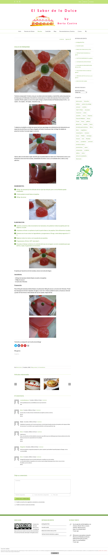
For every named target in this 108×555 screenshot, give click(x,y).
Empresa (90, 115)
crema (84, 112)
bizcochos (86, 101)
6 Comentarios (41, 367)
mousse (78, 138)
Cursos (80, 31)
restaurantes (79, 150)
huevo (91, 124)
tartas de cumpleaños (81, 156)
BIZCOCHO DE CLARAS (81, 81)
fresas (82, 121)
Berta (21, 410)
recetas (35, 367)
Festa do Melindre (80, 118)
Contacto (91, 1)
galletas (88, 121)
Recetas (40, 31)
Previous (15, 71)
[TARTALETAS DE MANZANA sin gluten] (51, 384)
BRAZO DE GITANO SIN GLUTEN (83, 49)
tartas (83, 153)
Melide (83, 135)
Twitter (17, 1)
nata (83, 138)
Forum (77, 121)
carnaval (78, 107)
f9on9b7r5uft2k (80, 46)
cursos (84, 115)
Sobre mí (85, 1)
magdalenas (84, 130)
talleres (78, 153)
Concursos (78, 112)
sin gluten (86, 150)
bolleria (78, 104)
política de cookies (103, 550)
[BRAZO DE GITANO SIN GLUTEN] (32, 384)
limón (77, 130)
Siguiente (67, 39)
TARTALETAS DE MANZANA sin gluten (82, 53)
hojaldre (85, 124)
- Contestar (44, 400)
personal (90, 141)
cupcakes (78, 115)
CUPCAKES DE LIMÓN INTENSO (83, 61)
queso (86, 147)
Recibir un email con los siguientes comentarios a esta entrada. (31, 502)
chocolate (87, 110)
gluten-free (78, 124)
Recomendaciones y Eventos (67, 31)
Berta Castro (19, 367)
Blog (55, 31)
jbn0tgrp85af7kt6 (80, 42)
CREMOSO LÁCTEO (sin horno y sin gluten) (83, 76)
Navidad (88, 138)
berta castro (79, 101)
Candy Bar (48, 31)
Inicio (80, 1)
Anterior (62, 39)
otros (77, 141)
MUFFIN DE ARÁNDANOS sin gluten (84, 58)
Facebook (14, 1)
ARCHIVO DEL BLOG (79, 90)
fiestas (88, 118)
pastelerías (83, 141)
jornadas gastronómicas (82, 127)
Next (69, 71)
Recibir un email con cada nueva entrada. (26, 504)
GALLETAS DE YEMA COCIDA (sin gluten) (83, 71)
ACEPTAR (55, 553)
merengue (89, 135)
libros (91, 127)
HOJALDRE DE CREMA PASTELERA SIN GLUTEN (83, 66)
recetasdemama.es (24, 400)
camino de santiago (86, 104)
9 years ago (76, 531)
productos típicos (80, 144)
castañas (84, 107)
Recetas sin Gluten (29, 31)
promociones (79, 147)
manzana (87, 133)
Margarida (22, 447)
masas (77, 135)
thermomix (78, 159)
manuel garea (79, 133)
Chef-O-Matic (79, 110)
